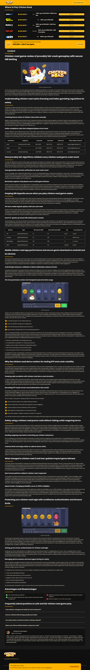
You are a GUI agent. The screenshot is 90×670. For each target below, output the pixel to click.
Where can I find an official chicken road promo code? (22, 625)
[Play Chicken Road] (9, 2)
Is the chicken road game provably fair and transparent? (23, 609)
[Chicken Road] (17, 654)
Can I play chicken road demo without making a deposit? (23, 620)
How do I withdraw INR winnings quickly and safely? (21, 615)
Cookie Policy (49, 667)
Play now (71, 14)
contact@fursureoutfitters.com (11, 659)
